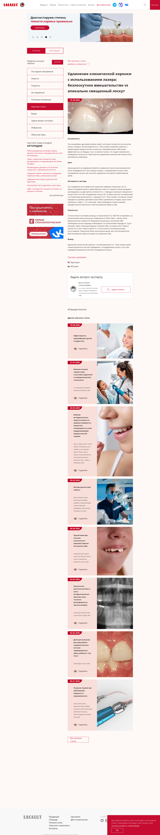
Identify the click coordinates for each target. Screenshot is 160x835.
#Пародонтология (77, 309)
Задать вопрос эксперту (42, 120)
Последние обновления (42, 71)
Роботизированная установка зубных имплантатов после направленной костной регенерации (44, 153)
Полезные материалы (41, 99)
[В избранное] (89, 64)
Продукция (43, 5)
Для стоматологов (79, 819)
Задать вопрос (118, 289)
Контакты (91, 5)
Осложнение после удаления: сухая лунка (44, 185)
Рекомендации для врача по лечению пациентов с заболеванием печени (42, 168)
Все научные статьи (77, 61)
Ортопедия (54, 50)
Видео (34, 113)
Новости (35, 78)
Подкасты (35, 85)
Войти (57, 62)
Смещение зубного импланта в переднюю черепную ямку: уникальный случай (44, 174)
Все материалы (56, 195)
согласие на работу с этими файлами (125, 825)
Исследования (37, 92)
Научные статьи (38, 106)
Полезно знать (63, 5)
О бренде (53, 5)
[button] (145, 5)
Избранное (36, 127)
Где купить (155, 5)
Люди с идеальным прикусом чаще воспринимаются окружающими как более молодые (44, 161)
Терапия (36, 50)
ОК (117, 830)
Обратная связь (38, 134)
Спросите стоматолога (78, 5)
